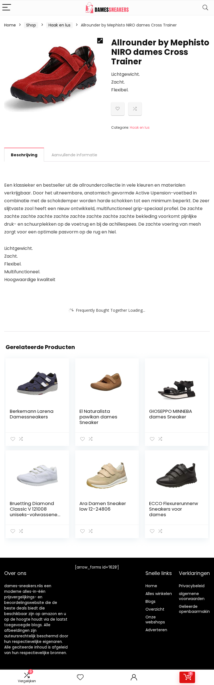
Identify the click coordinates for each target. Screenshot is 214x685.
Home (10, 25)
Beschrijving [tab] (24, 155)
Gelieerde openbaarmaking (195, 609)
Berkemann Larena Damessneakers (32, 414)
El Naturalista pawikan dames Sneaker (98, 417)
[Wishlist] (80, 677)
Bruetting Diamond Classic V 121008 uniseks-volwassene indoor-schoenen (33, 511)
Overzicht (154, 609)
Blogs (150, 601)
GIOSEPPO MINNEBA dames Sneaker (170, 414)
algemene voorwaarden (192, 596)
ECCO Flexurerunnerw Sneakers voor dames (173, 509)
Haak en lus (59, 25)
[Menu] (6, 7)
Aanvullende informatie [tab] (74, 155)
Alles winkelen (158, 593)
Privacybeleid (192, 586)
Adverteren (156, 630)
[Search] (205, 7)
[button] (100, 40)
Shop (31, 25)
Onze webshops (155, 619)
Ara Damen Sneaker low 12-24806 (102, 506)
